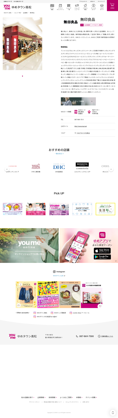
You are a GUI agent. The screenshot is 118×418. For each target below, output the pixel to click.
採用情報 (52, 397)
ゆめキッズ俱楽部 (60, 313)
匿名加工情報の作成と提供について (53, 402)
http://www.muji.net (80, 126)
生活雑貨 (25, 12)
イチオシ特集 (85, 7)
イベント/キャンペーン (60, 7)
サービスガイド (93, 7)
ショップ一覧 (69, 7)
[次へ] (111, 169)
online (112, 5)
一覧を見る (58, 154)
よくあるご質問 (66, 397)
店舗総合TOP (7, 1)
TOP (113, 413)
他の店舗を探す (17, 1)
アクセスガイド (83, 1)
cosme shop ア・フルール (81, 313)
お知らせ (92, 1)
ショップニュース (77, 7)
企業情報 (40, 397)
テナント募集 (91, 397)
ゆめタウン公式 (58, 276)
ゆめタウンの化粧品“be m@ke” (47, 317)
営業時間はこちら (107, 336)
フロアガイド (102, 7)
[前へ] (7, 169)
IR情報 (78, 397)
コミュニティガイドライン (72, 402)
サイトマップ (101, 1)
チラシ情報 (52, 7)
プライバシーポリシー (34, 402)
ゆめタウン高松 (7, 12)
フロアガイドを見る (83, 133)
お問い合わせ (86, 402)
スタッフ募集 (78, 101)
